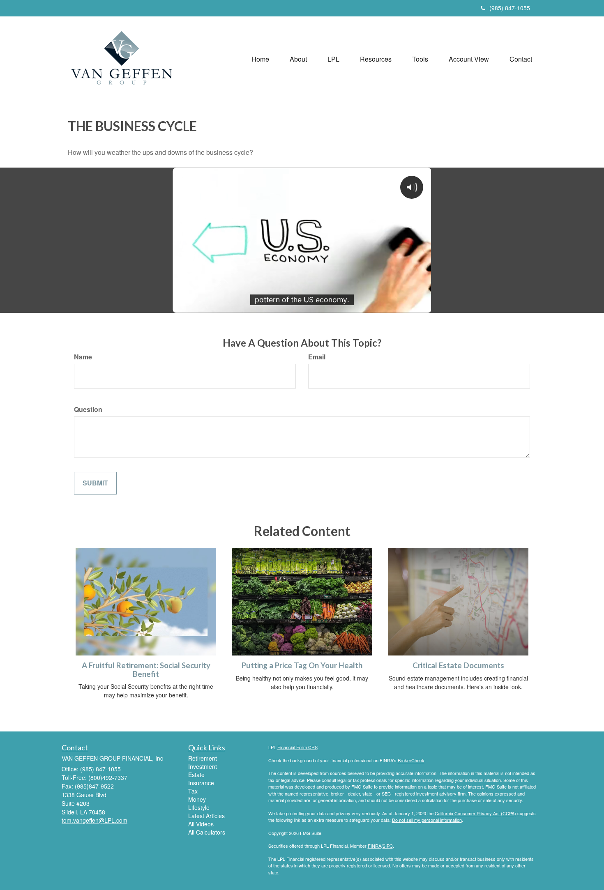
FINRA (374, 845)
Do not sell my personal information (427, 819)
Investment (202, 766)
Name (83, 356)
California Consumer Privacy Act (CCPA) (475, 813)
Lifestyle (199, 807)
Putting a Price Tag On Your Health (302, 665)
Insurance (201, 783)
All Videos (201, 824)
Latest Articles (206, 816)
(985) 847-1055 (509, 8)
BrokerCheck (411, 760)
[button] (298, 59)
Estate (196, 774)
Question (88, 409)
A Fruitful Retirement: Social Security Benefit (146, 669)
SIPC (388, 845)
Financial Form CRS (297, 747)
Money (197, 799)
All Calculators (206, 832)
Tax (193, 791)
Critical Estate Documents (458, 665)
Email (316, 356)
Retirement (202, 758)
